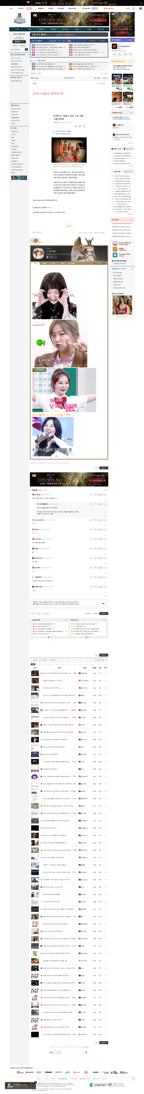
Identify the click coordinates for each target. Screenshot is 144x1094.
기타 (104, 664)
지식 (80, 664)
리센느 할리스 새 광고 (51, 887)
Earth (82, 946)
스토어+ (131, 61)
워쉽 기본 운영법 (117, 272)
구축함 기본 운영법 (118, 278)
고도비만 (83, 1012)
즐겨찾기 (53, 660)
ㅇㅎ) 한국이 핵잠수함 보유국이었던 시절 (56, 725)
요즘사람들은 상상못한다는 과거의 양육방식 (57, 798)
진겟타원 (83, 710)
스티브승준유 (85, 680)
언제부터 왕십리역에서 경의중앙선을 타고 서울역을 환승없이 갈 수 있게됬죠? (67, 776)
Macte (83, 695)
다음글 (38, 613)
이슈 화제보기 (102, 40)
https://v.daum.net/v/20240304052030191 (45, 200)
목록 (98, 83)
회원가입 (15, 45)
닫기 (35, 1082)
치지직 (13, 134)
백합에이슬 (84, 798)
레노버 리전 (14, 158)
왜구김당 (83, 754)
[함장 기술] (102, 29)
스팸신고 (96, 232)
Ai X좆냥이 (48, 828)
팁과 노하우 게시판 (16, 61)
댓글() (103, 83)
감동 (98, 664)
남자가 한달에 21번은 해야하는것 (54, 953)
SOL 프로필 (71, 263)
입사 (82, 769)
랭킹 (53, 263)
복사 (39, 73)
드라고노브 (84, 739)
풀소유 (83, 806)
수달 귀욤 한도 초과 (50, 931)
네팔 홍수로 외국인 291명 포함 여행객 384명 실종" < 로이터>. (62, 784)
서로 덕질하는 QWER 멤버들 (53, 843)
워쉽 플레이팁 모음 (118, 282)
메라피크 (83, 732)
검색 (26, 49)
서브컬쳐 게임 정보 (16, 152)
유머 (56, 664)
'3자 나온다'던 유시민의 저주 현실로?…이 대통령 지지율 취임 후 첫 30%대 (66, 717)
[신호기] (77, 29)
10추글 (45, 660)
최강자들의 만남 (49, 894)
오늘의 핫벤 (14, 111)
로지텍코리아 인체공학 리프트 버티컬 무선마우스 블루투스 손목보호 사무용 (122, 226)
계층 (92, 664)
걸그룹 (13, 140)
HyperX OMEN (15, 155)
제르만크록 (84, 953)
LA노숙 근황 (48, 754)
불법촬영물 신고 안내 (85, 1078)
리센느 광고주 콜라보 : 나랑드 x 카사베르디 (57, 968)
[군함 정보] (42, 29)
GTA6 (12, 173)
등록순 (40, 490)
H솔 (82, 747)
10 (83, 1047)
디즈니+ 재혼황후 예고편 (52, 835)
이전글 (46, 613)
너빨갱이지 (84, 828)
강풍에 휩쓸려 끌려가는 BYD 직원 (54, 820)
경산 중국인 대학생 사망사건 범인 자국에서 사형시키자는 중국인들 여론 (65, 1005)
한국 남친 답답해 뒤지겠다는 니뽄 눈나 (56, 806)
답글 (106, 500)
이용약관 (53, 1078)
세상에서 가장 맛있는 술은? (53, 924)
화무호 (83, 725)
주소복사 (33, 463)
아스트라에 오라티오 (17, 170)
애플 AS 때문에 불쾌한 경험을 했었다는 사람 (58, 761)
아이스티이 (84, 960)
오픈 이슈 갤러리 (16, 108)
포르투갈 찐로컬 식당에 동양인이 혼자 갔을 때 (58, 946)
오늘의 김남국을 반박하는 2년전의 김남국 (57, 983)
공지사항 (104, 1078)
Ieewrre (83, 791)
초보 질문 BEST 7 (117, 275)
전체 (33, 664)
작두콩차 (83, 872)
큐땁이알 (83, 843)
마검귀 (83, 983)
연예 (49, 664)
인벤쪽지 (47, 257)
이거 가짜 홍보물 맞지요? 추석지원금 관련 (57, 695)
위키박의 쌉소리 (49, 902)
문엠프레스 (84, 673)
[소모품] (89, 29)
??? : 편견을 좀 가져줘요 (52, 865)
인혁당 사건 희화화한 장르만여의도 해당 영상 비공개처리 (61, 1034)
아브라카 (83, 894)
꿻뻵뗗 (83, 865)
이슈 (40, 664)
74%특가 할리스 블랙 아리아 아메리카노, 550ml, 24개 (122, 233)
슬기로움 (35, 78)
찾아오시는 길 (96, 1078)
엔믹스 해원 (48, 769)
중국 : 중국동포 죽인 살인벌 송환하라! (56, 1012)
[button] (48, 637)
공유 (80, 232)
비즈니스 (46, 1078)
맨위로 (96, 613)
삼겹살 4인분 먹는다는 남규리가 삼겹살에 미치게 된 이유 (61, 916)
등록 (103, 603)
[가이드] (30, 29)
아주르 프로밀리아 (16, 167)
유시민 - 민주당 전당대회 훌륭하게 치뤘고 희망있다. (60, 710)
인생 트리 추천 (116, 285)
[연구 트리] (65, 29)
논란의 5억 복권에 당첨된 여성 (53, 975)
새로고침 (105, 490)
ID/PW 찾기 (22, 45)
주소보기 (33, 73)
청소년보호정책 (73, 1078)
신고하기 (90, 232)
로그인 (128, 8)
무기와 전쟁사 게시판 (17, 72)
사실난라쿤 (84, 776)
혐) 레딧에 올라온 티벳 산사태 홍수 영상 (56, 732)
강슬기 (83, 975)
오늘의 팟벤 (14, 114)
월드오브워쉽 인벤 (19, 34)
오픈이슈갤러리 (104, 73)
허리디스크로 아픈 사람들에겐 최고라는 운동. (58, 997)
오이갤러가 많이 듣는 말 (52, 747)
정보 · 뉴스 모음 (15, 58)
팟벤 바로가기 (15, 131)
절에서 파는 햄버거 (50, 1019)
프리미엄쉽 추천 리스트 (119, 288)
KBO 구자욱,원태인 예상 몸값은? (54, 879)
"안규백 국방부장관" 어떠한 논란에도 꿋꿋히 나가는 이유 (61, 673)
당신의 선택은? (49, 688)
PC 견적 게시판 (15, 120)
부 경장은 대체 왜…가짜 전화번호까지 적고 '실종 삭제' (60, 813)
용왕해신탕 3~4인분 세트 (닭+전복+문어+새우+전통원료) (122, 230)
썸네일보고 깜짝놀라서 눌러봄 (53, 739)
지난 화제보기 (92, 40)
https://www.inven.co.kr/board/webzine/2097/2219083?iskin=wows (53, 463)
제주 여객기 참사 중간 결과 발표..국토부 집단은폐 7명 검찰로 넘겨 (64, 702)
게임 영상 (14, 149)
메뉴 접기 (99, 263)
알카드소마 (84, 688)
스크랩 (84, 232)
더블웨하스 (84, 857)
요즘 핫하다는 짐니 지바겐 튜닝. (54, 1027)
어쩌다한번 (84, 938)
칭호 (62, 263)
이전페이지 (88, 613)
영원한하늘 (84, 924)
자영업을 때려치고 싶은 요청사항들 (55, 990)
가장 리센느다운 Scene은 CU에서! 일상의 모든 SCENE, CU (62, 850)
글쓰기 (104, 655)
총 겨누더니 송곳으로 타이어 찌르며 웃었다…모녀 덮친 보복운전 (63, 938)
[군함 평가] (53, 29)
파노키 (83, 761)
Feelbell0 (83, 909)
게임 (74, 664)
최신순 (45, 490)
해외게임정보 (15, 146)
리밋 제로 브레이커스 (17, 164)
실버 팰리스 (14, 161)
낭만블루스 (84, 820)
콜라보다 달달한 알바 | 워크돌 (53, 960)
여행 (12, 143)
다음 (86, 1047)
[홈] (16, 29)
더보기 (55, 257)
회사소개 (39, 1078)
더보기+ (66, 620)
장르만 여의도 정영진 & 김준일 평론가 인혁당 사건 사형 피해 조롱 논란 (65, 791)
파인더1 (83, 717)
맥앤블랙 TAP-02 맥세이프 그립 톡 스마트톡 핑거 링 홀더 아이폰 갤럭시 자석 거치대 (122, 236)
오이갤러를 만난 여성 (51, 680)
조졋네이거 (84, 1034)
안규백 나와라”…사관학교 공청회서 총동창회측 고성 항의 (61, 872)
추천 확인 (102, 232)
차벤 (12, 137)
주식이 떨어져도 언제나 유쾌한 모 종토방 (56, 909)
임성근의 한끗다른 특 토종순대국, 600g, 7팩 (122, 223)
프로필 (44, 263)
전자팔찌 (83, 997)
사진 (86, 664)
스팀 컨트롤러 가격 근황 (52, 857)
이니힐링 (51, 257)
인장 (35, 263)
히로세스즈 (84, 850)
